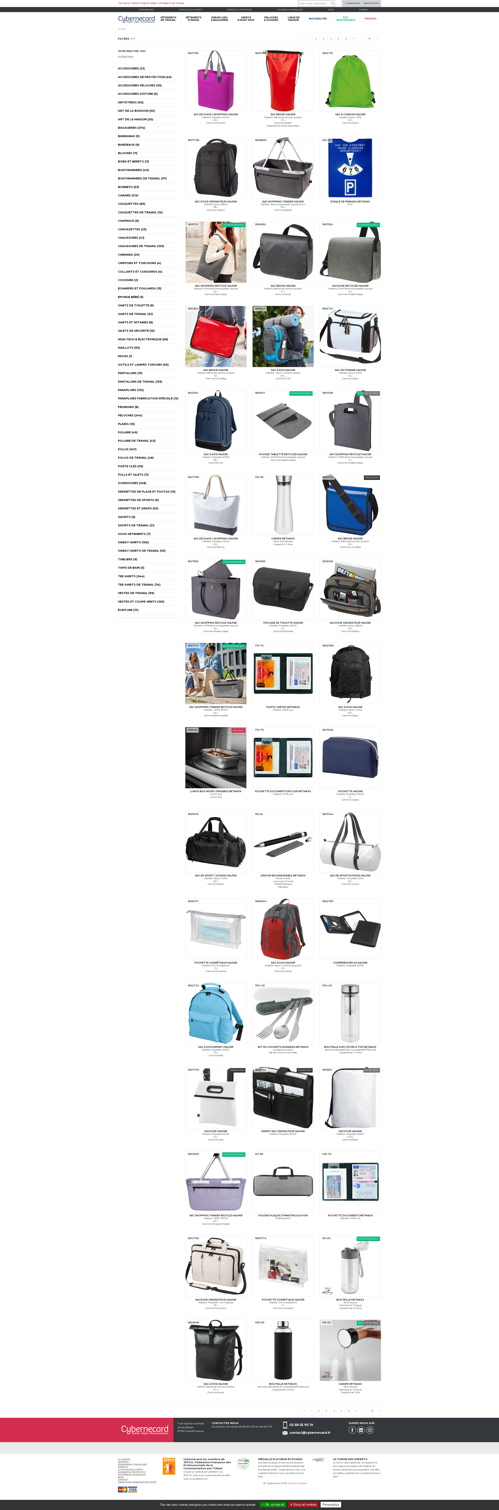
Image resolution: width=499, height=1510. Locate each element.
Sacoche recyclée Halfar (350, 285)
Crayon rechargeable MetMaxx (283, 875)
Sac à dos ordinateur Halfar (216, 201)
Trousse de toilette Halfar (283, 622)
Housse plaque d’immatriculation (283, 1215)
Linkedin (361, 1430)
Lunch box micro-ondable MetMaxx (216, 791)
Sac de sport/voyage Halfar (350, 875)
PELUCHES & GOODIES (271, 18)
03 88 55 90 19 (301, 1425)
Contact (363, 9)
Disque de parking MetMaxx (350, 201)
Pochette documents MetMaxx (350, 1215)
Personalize (331, 1504)
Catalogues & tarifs (190, 9)
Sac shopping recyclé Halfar (216, 285)
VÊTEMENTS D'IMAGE (193, 18)
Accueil (122, 28)
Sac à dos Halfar (283, 370)
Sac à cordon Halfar (350, 114)
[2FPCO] (169, 1465)
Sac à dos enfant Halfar (215, 1046)
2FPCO (188, 1462)
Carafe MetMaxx (283, 538)
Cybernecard (146, 9)
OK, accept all (274, 1504)
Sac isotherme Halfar (350, 370)
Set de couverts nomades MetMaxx (283, 1046)
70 (369, 38)
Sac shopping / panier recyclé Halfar (215, 707)
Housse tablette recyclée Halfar (283, 454)
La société (124, 1459)
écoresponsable (345, 18)
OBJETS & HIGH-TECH (245, 18)
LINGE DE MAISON (294, 18)
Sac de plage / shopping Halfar (216, 114)
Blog (121, 1477)
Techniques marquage (290, 9)
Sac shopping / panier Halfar (283, 201)
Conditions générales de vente (137, 1482)
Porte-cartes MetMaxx (283, 707)
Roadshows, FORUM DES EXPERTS (132, 1465)
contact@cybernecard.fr (310, 1433)
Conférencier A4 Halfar (350, 962)
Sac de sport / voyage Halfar (216, 875)
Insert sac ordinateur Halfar (283, 1131)
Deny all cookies (305, 1504)
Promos (370, 18)
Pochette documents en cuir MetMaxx (283, 791)
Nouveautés (318, 18)
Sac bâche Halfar (283, 114)
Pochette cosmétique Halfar (216, 962)
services (123, 1462)
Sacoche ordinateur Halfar (350, 622)
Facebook (352, 1430)
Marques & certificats (239, 9)
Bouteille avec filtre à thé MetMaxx (350, 1046)
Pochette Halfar (350, 791)
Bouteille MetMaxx (350, 1299)
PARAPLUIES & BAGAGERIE (219, 18)
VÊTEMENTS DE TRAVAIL (168, 18)
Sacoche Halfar (215, 1131)
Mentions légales (297, 1483)
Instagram (369, 1430)
